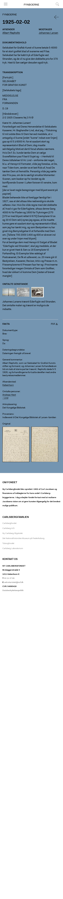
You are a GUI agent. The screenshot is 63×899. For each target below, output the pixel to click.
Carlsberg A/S (8, 528)
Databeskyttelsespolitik (13, 590)
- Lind (5, 398)
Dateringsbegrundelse (13, 350)
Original (6, 424)
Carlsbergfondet (9, 523)
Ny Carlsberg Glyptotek (12, 533)
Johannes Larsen (48, 33)
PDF (53, 324)
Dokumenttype (9, 330)
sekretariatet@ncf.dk (13, 582)
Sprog (5, 340)
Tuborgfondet (8, 543)
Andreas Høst (9, 395)
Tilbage (57, 17)
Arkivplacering (9, 404)
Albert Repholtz (11, 33)
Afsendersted (9, 382)
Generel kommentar (12, 360)
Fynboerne (31, 5)
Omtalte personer (11, 392)
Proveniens (8, 414)
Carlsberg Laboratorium (12, 548)
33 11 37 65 (9, 578)
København (8, 385)
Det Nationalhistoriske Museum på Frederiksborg (23, 538)
